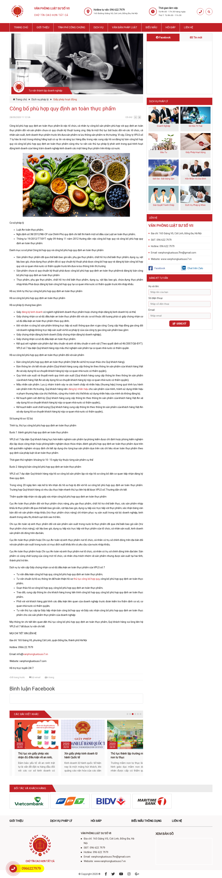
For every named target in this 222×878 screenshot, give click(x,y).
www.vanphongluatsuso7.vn (176, 259)
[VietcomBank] (29, 801)
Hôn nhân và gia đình (195, 179)
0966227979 (31, 868)
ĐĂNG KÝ (181, 323)
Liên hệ (188, 27)
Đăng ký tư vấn (158, 278)
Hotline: (155, 246)
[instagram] (129, 874)
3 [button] (133, 714)
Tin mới (197, 37)
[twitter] (113, 874)
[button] (12, 63)
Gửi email (35, 677)
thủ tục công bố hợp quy (87, 578)
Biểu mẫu (151, 27)
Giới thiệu (43, 27)
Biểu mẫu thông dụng (146, 820)
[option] (77, 63)
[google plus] (137, 874)
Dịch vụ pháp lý (40, 99)
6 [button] (140, 714)
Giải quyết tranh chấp (163, 205)
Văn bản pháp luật (124, 27)
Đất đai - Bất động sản (163, 179)
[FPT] (70, 801)
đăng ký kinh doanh (32, 312)
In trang (50, 677)
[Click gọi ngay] (200, 11)
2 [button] (130, 714)
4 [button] (135, 714)
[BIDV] (111, 801)
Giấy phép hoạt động (65, 99)
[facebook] (106, 874)
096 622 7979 (164, 239)
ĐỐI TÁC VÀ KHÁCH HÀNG (30, 788)
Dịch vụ (99, 27)
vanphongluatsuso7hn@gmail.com (177, 252)
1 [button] (127, 714)
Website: (155, 259)
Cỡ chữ (128, 117)
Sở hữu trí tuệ (195, 126)
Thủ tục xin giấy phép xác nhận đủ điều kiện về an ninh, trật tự (27, 757)
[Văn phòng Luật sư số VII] (17, 18)
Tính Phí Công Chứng (71, 27)
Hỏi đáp (171, 27)
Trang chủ (21, 27)
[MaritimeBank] (152, 801)
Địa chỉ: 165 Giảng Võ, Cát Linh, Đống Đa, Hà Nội (176, 233)
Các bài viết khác (26, 714)
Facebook (164, 37)
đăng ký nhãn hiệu (78, 389)
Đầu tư (163, 152)
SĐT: (153, 239)
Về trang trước (18, 677)
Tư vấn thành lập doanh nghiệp (44, 90)
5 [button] (138, 714)
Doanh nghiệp (163, 126)
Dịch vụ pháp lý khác (195, 205)
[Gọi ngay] (13, 868)
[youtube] (121, 874)
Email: (154, 252)
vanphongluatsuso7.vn (35, 654)
